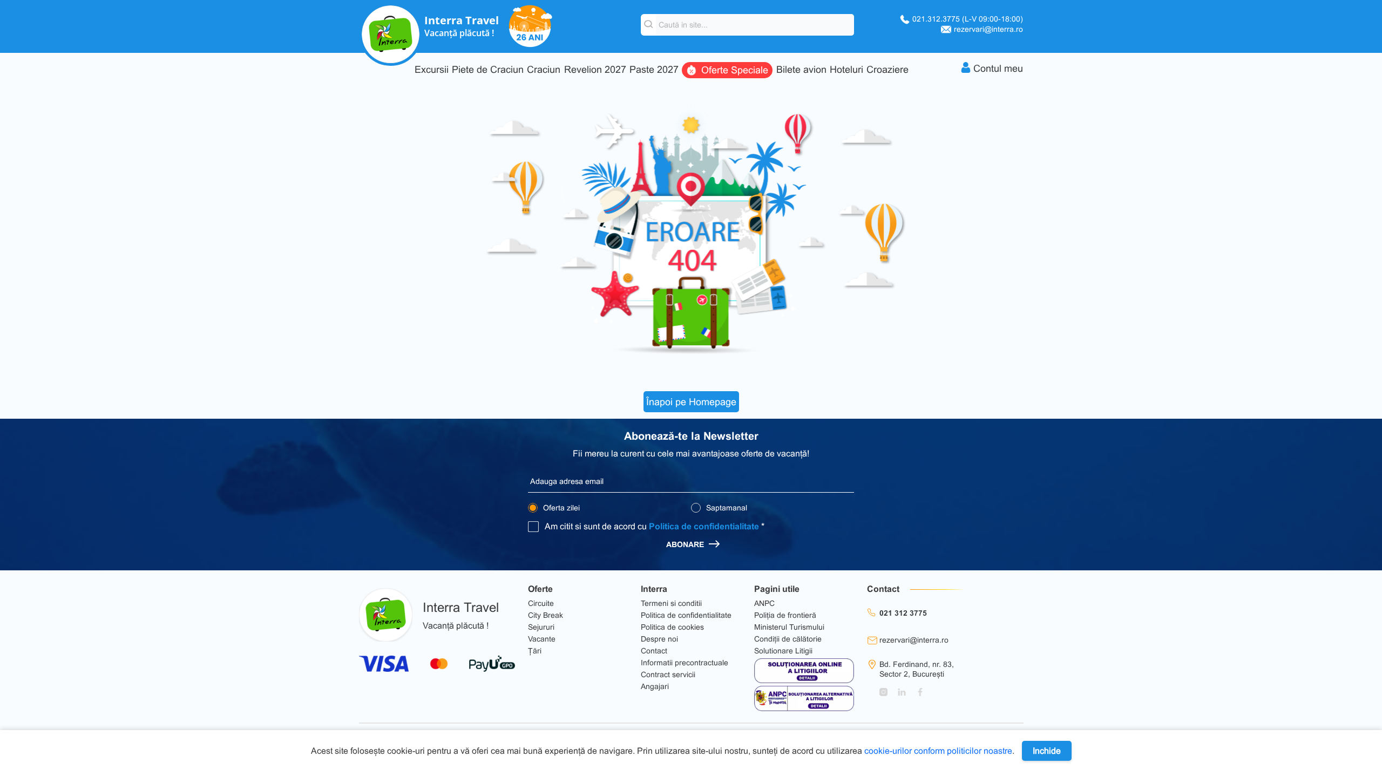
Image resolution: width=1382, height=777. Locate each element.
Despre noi (659, 639)
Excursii (432, 70)
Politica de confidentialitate (704, 526)
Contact (654, 650)
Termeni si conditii (671, 603)
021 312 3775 (903, 613)
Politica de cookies (672, 627)
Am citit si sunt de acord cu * (654, 526)
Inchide (1047, 750)
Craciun (543, 70)
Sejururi (541, 627)
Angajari (655, 686)
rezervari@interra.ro (988, 29)
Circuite (541, 603)
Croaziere (887, 70)
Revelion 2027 (595, 70)
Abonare (686, 544)
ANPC (764, 603)
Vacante (541, 639)
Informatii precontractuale (684, 662)
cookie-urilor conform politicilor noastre (938, 750)
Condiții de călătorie (788, 639)
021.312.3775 (967, 19)
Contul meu (998, 68)
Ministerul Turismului (789, 627)
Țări (534, 650)
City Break (545, 615)
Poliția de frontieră (785, 615)
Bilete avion (801, 70)
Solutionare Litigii (783, 650)
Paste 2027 (654, 70)
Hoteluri (846, 70)
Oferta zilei (560, 507)
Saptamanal (725, 507)
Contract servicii (668, 674)
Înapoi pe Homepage (691, 402)
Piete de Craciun (488, 70)
